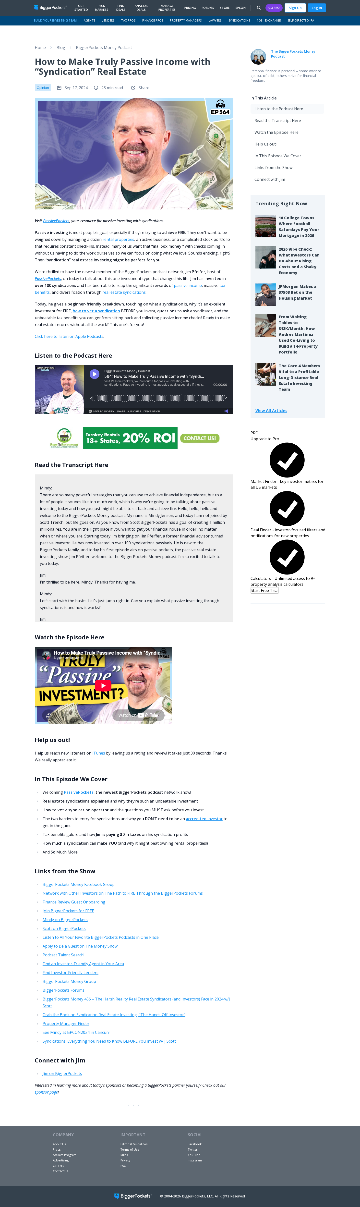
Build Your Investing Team (55, 20)
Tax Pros (128, 20)
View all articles (271, 410)
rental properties (118, 239)
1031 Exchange (269, 20)
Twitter (192, 1149)
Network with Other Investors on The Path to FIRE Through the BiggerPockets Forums (123, 893)
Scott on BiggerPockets (64, 928)
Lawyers (215, 20)
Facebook (195, 1144)
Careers (58, 1166)
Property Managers (186, 20)
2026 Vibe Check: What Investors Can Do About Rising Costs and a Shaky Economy (299, 260)
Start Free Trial (264, 590)
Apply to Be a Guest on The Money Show (80, 946)
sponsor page (46, 1092)
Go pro (274, 8)
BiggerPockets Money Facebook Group (79, 884)
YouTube (194, 1155)
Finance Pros (152, 20)
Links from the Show (273, 167)
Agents (89, 20)
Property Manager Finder (66, 1023)
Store (225, 8)
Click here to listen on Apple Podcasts (69, 336)
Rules (124, 1155)
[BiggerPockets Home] (52, 7)
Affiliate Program (64, 1155)
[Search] (259, 7)
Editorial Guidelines (133, 1144)
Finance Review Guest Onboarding (74, 902)
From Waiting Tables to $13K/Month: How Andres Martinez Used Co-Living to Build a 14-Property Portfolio (298, 334)
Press (56, 1149)
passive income (188, 285)
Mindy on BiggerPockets (65, 919)
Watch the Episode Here (276, 132)
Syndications (239, 20)
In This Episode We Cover (277, 155)
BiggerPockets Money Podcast (104, 47)
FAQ (123, 1166)
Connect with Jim (269, 179)
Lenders (108, 20)
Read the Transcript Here (277, 120)
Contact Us (60, 1171)
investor (204, 818)
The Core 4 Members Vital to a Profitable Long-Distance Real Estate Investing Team (299, 377)
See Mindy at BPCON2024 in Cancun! (76, 1032)
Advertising (61, 1160)
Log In (317, 7)
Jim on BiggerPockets (62, 1073)
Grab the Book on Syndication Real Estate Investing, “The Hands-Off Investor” (114, 1014)
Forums (208, 8)
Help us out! (265, 144)
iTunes (98, 753)
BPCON (241, 8)
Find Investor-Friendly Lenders (70, 972)
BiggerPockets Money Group (69, 981)
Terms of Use (129, 1149)
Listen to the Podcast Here (278, 108)
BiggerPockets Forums (63, 990)
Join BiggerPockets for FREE (68, 911)
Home (40, 47)
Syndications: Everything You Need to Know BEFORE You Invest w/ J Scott (109, 1041)
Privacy (125, 1160)
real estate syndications (124, 292)
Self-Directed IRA (301, 20)
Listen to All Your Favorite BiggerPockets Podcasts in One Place (101, 937)
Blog (61, 47)
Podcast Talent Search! (63, 955)
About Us (59, 1144)
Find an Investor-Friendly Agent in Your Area (83, 963)
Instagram (195, 1160)
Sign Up (295, 7)
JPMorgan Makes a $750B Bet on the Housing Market (297, 292)
